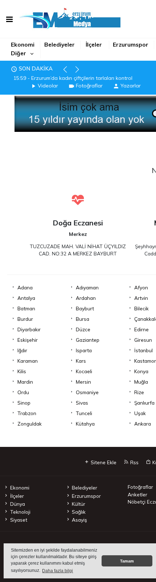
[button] (68, 73)
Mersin (83, 382)
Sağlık (79, 512)
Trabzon (26, 413)
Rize (139, 392)
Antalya (26, 298)
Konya (141, 371)
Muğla (141, 382)
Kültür (78, 504)
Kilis (21, 371)
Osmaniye (87, 392)
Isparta (84, 350)
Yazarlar (130, 85)
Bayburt (85, 308)
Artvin (141, 298)
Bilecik (141, 308)
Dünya (17, 504)
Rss (134, 462)
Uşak (140, 413)
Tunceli (84, 413)
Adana (25, 287)
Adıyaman (87, 287)
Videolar (48, 85)
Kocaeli (84, 371)
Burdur (25, 319)
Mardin (25, 382)
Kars (81, 361)
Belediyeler (59, 44)
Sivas (82, 403)
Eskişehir (27, 340)
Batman (26, 308)
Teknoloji (20, 512)
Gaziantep (87, 340)
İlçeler (94, 44)
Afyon (141, 287)
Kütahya (85, 424)
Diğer (18, 53)
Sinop (23, 403)
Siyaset (18, 520)
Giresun (143, 340)
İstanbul (143, 350)
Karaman (27, 361)
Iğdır (22, 350)
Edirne (141, 329)
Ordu (23, 392)
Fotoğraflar (89, 85)
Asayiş (79, 520)
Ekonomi (22, 44)
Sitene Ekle (102, 462)
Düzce (83, 329)
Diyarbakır (29, 329)
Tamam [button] (127, 561)
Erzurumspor (130, 44)
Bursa (82, 319)
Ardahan (86, 298)
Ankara (142, 424)
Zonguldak (29, 424)
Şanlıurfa (144, 403)
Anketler (137, 494)
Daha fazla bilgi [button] (57, 570)
